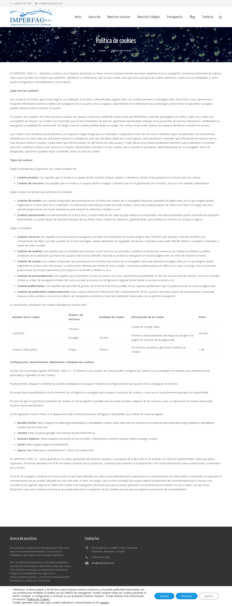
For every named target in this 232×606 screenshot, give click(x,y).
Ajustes (208, 596)
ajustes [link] (104, 602)
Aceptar (164, 596)
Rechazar (186, 596)
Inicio (103, 50)
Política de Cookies (38, 599)
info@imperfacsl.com (50, 3)
